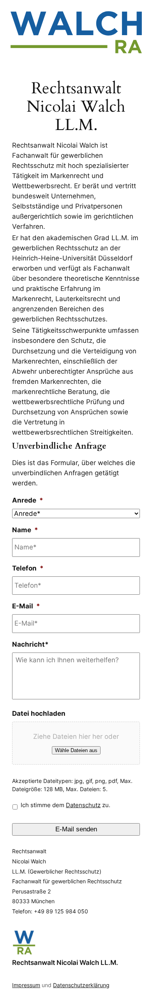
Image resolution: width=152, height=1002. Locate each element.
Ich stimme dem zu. (65, 805)
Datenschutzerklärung (81, 985)
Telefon (28, 568)
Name (25, 530)
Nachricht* (30, 644)
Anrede (27, 500)
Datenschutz (83, 805)
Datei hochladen (38, 713)
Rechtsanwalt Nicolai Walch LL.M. (65, 962)
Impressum (26, 985)
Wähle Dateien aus (76, 750)
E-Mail (26, 606)
